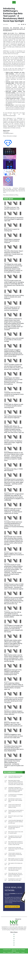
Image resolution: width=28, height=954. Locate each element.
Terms (4, 952)
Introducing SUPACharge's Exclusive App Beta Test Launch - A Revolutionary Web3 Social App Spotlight (14, 189)
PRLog (16, 33)
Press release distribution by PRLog (10, 194)
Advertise (17, 952)
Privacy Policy (10, 952)
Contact (23, 952)
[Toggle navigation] (14, 2)
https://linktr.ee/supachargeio (9, 115)
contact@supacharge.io (8, 133)
